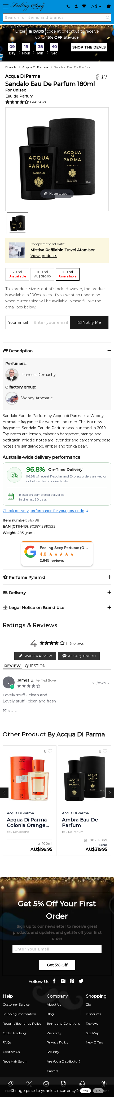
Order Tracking (14, 1033)
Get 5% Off (57, 965)
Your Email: (18, 322)
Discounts (93, 1014)
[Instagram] (63, 981)
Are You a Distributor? (64, 1061)
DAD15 (38, 31)
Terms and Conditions (63, 1023)
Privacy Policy (57, 1042)
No (98, 1091)
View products (43, 255)
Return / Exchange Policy (22, 1023)
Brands (10, 67)
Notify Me (91, 322)
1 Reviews (38, 102)
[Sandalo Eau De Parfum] (17, 223)
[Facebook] (98, 77)
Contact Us (11, 1052)
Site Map (92, 1033)
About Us (54, 1004)
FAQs (7, 1042)
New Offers (94, 1042)
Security (53, 1052)
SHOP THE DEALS (89, 47)
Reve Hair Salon (15, 1061)
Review (12, 665)
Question (35, 665)
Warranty (54, 1033)
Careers (52, 1071)
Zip (88, 1004)
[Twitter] (105, 77)
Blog (50, 1014)
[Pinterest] (72, 981)
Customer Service (16, 1004)
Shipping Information (19, 1014)
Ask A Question (82, 656)
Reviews (92, 1023)
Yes (85, 1091)
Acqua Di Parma (35, 67)
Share (11, 711)
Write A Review (38, 656)
